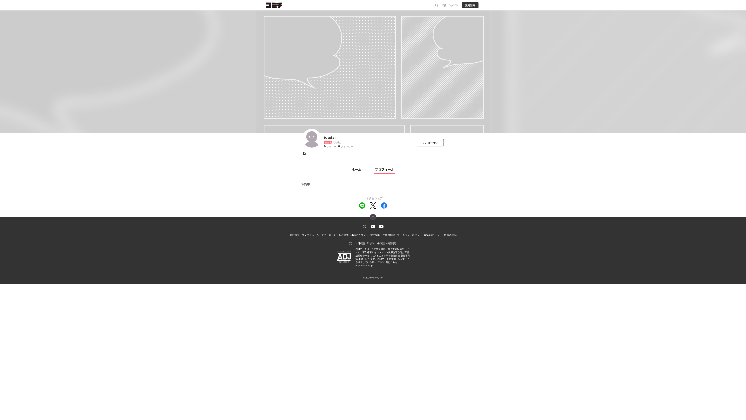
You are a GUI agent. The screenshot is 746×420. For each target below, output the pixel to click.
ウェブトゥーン (310, 235)
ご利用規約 (388, 235)
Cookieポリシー (433, 235)
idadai (330, 137)
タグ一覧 (326, 235)
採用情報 (375, 235)
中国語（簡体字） (387, 243)
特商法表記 (450, 235)
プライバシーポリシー (409, 235)
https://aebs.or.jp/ (364, 265)
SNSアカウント (359, 235)
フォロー (430, 143)
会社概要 (295, 235)
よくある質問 (341, 235)
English (371, 243)
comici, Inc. (377, 277)
